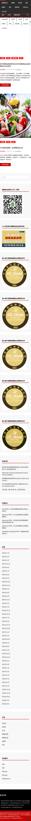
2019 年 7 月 (5, 667)
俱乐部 (20, 19)
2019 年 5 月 (5, 675)
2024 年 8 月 (5, 592)
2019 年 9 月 (5, 660)
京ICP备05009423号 (17, 807)
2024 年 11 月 (6, 585)
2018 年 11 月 (6, 693)
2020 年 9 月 (5, 642)
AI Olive (4, 28)
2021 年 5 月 (5, 632)
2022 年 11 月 (6, 610)
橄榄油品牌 (17, 15)
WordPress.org (6, 778)
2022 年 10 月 (6, 614)
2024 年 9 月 (5, 588)
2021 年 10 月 (6, 628)
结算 (26, 19)
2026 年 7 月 (5, 553)
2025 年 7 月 (5, 571)
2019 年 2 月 (5, 682)
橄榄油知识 (5, 19)
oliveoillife (2, 69)
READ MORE (5, 84)
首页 (3, 15)
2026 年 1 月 (5, 560)
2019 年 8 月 (5, 664)
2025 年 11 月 (6, 563)
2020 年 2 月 (5, 650)
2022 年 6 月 (5, 621)
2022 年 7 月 (5, 617)
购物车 (3, 23)
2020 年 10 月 (6, 639)
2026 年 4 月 (5, 556)
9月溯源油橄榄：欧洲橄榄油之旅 (11, 148)
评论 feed (4, 775)
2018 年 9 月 (5, 700)
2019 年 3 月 (5, 678)
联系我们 (17, 23)
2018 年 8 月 (5, 703)
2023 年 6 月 (5, 603)
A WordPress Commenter (9, 531)
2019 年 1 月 (5, 685)
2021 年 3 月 (5, 635)
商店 (10, 23)
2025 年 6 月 (5, 574)
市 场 (9, 15)
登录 (3, 768)
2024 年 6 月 (5, 596)
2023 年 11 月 (6, 599)
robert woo (5, 514)
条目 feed (4, 771)
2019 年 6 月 (5, 671)
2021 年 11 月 (6, 624)
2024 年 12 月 (6, 581)
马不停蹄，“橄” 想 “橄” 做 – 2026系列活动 (13, 489)
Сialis (3, 509)
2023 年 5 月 (5, 606)
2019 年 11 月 (6, 657)
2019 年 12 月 (6, 653)
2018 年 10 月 (6, 696)
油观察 (13, 19)
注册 (3, 764)
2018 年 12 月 (6, 689)
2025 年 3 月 (5, 578)
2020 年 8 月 (5, 646)
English (25, 23)
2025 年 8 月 (5, 567)
